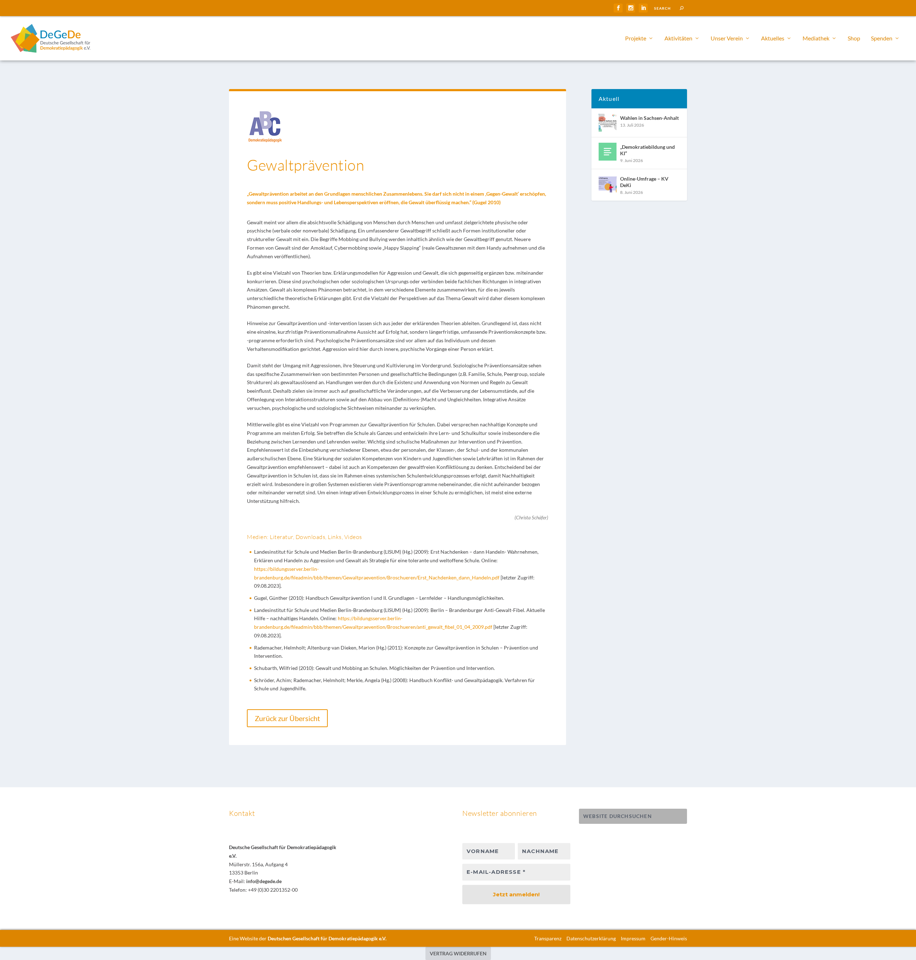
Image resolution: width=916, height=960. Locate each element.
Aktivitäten (678, 38)
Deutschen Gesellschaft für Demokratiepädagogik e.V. (327, 938)
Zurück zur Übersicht (287, 718)
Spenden (881, 38)
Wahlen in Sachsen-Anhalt (649, 118)
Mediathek (816, 38)
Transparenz (547, 938)
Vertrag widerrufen (458, 953)
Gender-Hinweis (669, 938)
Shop (854, 38)
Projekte (635, 38)
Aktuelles (772, 38)
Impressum (633, 938)
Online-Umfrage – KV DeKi (644, 182)
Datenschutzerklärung (591, 938)
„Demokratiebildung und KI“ (647, 150)
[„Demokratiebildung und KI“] (608, 152)
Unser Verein (727, 38)
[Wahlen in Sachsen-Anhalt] (608, 123)
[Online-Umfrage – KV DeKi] (608, 183)
